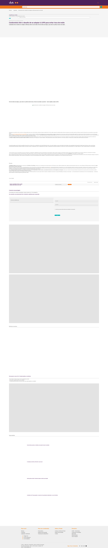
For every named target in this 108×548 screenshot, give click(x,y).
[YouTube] (86, 546)
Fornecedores (40, 530)
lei (50, 167)
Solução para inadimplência (43, 533)
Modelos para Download (42, 532)
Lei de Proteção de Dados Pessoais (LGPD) (19, 134)
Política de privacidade (59, 532)
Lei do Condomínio (27, 537)
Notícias (10, 10)
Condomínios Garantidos (76, 532)
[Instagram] (17, 2)
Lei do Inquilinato (27, 538)
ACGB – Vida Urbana (76, 530)
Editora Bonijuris (75, 535)
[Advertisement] (42, 512)
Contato (56, 533)
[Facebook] (15, 2)
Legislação (15, 10)
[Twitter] (84, 546)
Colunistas (23, 532)
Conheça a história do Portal (60, 530)
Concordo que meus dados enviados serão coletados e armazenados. (65, 209)
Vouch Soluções (75, 536)
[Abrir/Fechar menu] (98, 3)
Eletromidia (74, 533)
